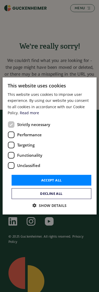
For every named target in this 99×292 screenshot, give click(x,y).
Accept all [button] (51, 180)
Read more (29, 112)
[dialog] (49, 146)
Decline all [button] (51, 193)
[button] (49, 205)
